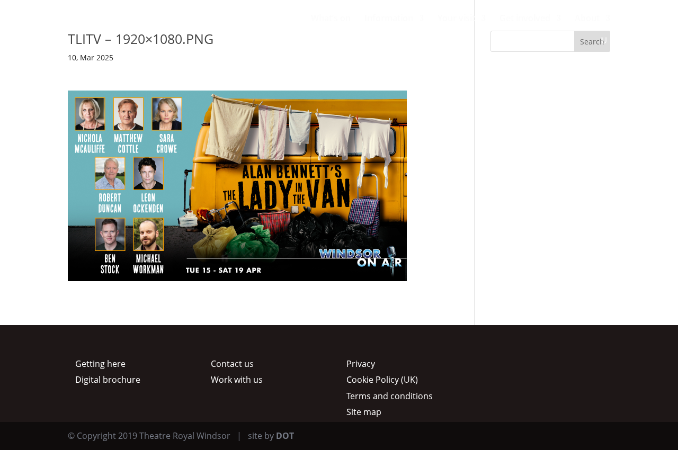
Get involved (524, 19)
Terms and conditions (389, 396)
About (587, 19)
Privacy (360, 364)
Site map (363, 412)
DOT (285, 436)
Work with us (237, 379)
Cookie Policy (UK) (382, 379)
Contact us (232, 364)
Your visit (456, 19)
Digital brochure (107, 379)
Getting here (100, 364)
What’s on (331, 19)
